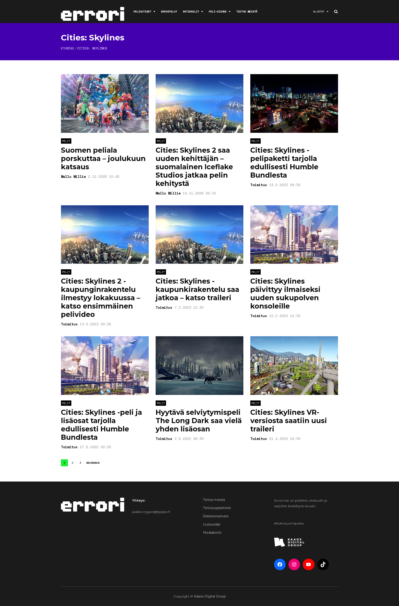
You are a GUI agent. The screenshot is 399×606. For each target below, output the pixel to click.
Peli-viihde (218, 11)
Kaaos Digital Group (210, 596)
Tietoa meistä (246, 11)
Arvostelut (169, 11)
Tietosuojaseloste (217, 508)
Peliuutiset (142, 11)
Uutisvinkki (211, 524)
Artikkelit (191, 11)
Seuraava (93, 462)
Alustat (318, 11)
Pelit (66, 141)
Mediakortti (212, 532)
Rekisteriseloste (216, 516)
